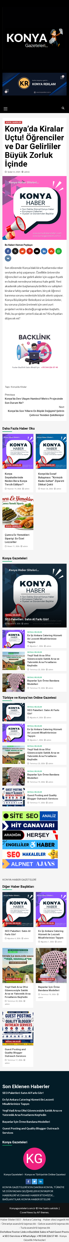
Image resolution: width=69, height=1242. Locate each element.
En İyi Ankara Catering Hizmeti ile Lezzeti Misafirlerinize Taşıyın (44, 639)
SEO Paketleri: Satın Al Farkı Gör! (27, 619)
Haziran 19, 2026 (14, 489)
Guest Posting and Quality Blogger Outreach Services (15, 1053)
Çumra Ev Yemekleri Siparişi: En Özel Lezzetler (17, 538)
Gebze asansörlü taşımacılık (53, 1223)
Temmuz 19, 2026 (37, 688)
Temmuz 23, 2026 (37, 670)
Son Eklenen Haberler (26, 1086)
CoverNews (26, 1212)
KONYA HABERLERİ (13, 122)
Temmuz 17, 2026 (37, 803)
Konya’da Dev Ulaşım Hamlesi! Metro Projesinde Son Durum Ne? (34, 398)
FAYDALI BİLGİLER (13, 615)
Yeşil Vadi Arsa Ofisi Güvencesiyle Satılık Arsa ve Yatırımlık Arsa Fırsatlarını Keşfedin (32, 1113)
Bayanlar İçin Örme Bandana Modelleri (26, 1121)
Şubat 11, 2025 (14, 172)
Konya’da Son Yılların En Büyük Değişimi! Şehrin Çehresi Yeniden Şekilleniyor (36, 411)
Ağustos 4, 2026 (13, 624)
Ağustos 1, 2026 (36, 646)
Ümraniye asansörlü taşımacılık (19, 1223)
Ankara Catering (32, 1219)
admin (27, 172)
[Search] (63, 108)
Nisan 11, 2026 (13, 546)
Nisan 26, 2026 (47, 489)
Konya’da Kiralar (19, 386)
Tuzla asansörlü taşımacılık (35, 1227)
